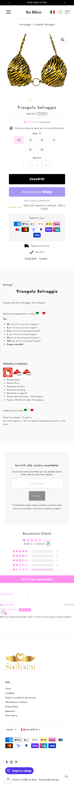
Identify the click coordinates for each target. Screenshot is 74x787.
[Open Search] (60, 12)
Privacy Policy (11, 706)
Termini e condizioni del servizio (20, 697)
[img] (7, 604)
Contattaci (10, 693)
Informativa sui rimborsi (16, 701)
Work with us (11, 715)
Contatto (43, 258)
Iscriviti (37, 495)
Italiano (9, 729)
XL (30, 149)
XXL (42, 149)
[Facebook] (7, 762)
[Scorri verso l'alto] (66, 776)
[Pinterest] (16, 762)
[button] (31, 122)
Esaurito (37, 179)
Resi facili (40, 252)
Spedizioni (10, 711)
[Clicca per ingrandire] (62, 39)
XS (19, 140)
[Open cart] (67, 12)
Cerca (8, 688)
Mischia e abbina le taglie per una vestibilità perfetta (39, 128)
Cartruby (55, 779)
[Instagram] (11, 762)
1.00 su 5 (47, 540)
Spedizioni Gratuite (40, 245)
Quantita (37, 157)
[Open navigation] (8, 12)
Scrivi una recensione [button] (37, 579)
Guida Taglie (31, 258)
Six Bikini (34, 12)
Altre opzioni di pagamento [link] (37, 200)
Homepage (25, 24)
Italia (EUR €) (32, 729)
